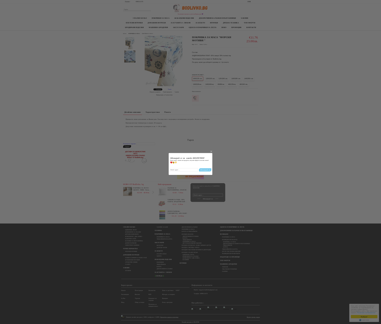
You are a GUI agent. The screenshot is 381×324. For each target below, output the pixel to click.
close (211, 151)
